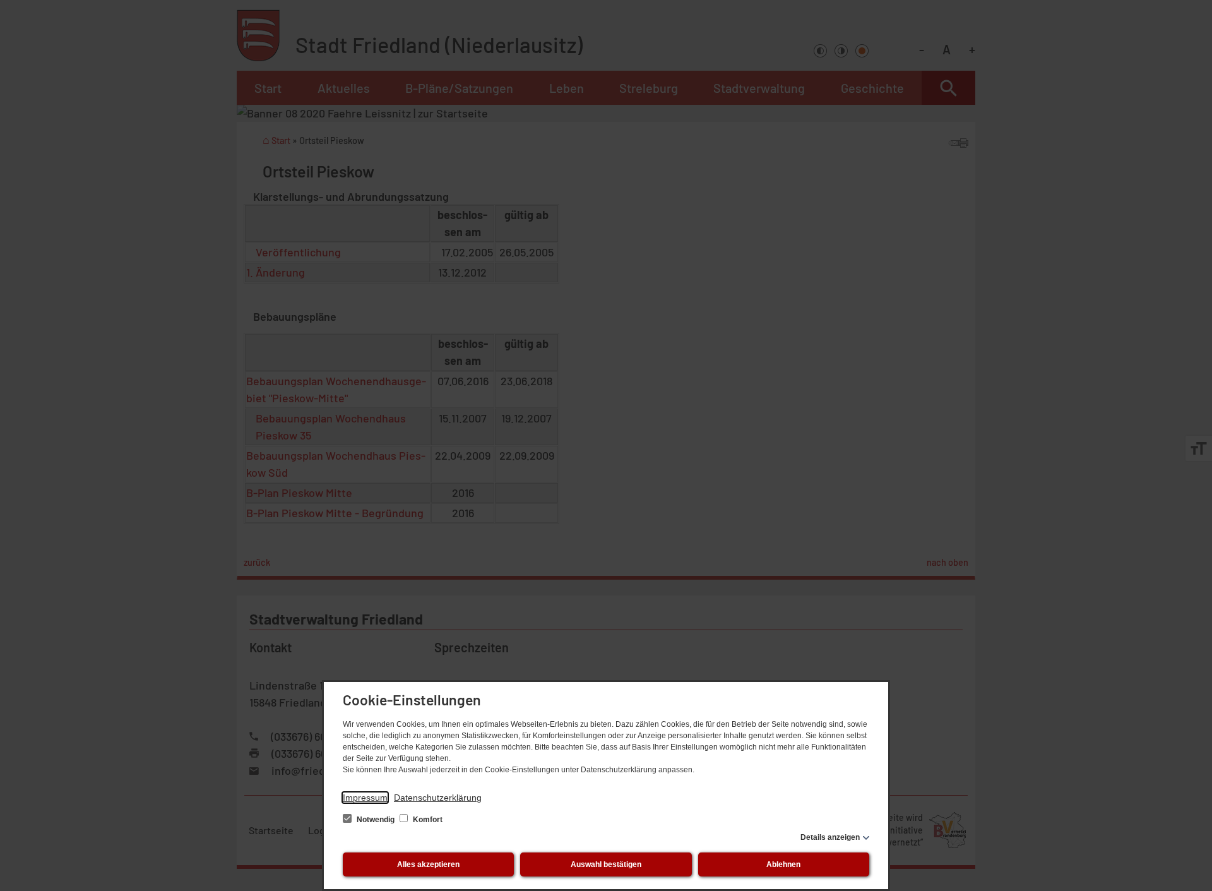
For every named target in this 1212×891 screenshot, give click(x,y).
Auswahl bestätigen (606, 864)
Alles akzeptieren (428, 864)
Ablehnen (783, 864)
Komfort (427, 819)
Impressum (365, 797)
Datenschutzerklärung (438, 797)
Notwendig (375, 819)
